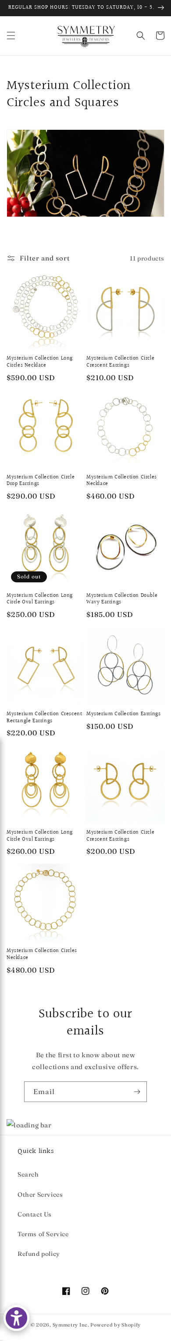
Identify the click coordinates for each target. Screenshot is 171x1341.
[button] (11, 35)
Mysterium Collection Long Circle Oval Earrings (40, 599)
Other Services (40, 1194)
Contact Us (35, 1214)
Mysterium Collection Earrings (123, 714)
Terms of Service (43, 1234)
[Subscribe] (136, 1091)
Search (28, 1174)
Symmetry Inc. (71, 1325)
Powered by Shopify (115, 1325)
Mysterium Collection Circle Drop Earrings (41, 481)
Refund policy (39, 1254)
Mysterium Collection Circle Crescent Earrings (120, 362)
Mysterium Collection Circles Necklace (121, 481)
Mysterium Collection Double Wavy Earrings (121, 599)
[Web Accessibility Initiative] (16, 1318)
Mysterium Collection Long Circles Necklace (40, 362)
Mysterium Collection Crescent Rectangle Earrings (44, 717)
